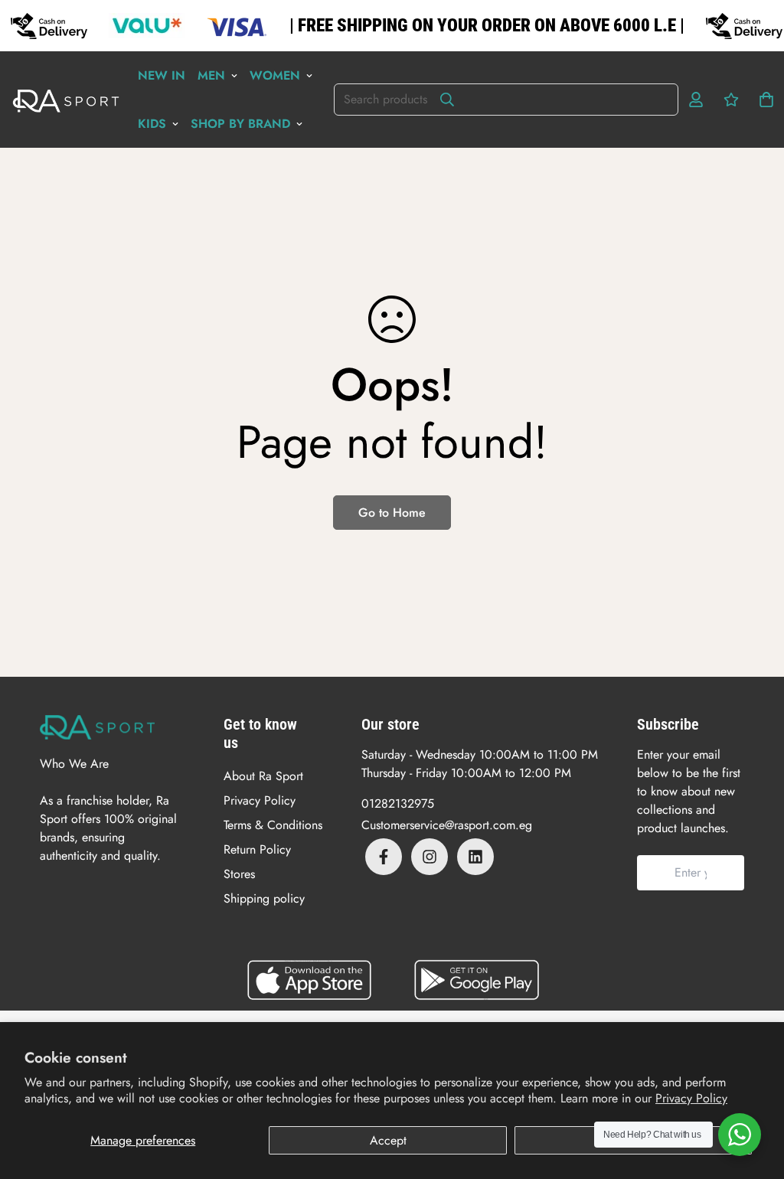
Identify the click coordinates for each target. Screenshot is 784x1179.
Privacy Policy (691, 1098)
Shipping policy (264, 898)
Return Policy (257, 849)
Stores (239, 874)
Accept (388, 1140)
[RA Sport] (65, 99)
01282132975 (397, 803)
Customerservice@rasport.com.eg (446, 825)
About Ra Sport (263, 776)
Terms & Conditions (273, 825)
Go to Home (392, 512)
